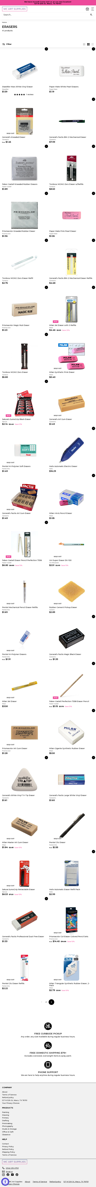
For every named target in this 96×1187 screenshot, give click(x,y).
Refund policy (8, 1097)
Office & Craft (8, 1132)
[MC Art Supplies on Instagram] (3, 1174)
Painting (5, 1112)
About (4, 1092)
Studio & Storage (9, 1129)
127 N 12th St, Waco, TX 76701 (14, 1100)
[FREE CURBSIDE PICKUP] (48, 1026)
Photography (7, 1126)
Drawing (5, 1115)
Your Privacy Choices (11, 1103)
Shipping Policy (8, 1152)
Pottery (5, 1118)
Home (4, 22)
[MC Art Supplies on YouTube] (12, 1174)
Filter (9, 44)
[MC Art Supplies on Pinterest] (17, 1174)
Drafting (5, 1120)
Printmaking (7, 1123)
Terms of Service (9, 1095)
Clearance (6, 1135)
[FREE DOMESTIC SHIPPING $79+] (48, 1045)
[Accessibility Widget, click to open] (5, 1182)
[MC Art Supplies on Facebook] (8, 1174)
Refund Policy (8, 1149)
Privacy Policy (8, 1146)
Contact (5, 1144)
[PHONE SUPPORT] (48, 1065)
